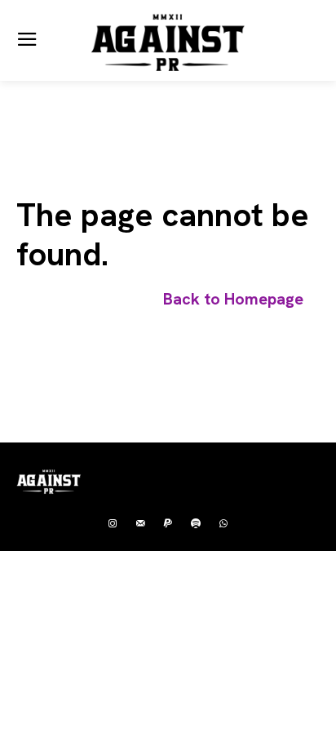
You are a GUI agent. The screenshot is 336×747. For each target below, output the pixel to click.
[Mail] (140, 524)
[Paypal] (168, 524)
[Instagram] (112, 524)
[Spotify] (196, 524)
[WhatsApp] (223, 524)
